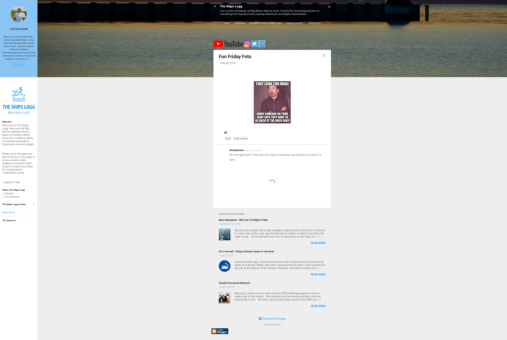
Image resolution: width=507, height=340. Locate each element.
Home (227, 23)
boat (228, 138)
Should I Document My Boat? (234, 283)
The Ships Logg (231, 6)
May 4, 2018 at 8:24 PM (253, 150)
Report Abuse (8, 212)
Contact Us (314, 23)
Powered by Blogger (274, 318)
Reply (232, 160)
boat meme (240, 138)
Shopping (239, 23)
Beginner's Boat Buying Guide (266, 23)
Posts (10, 193)
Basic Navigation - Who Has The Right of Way (243, 220)
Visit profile (19, 65)
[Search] (329, 7)
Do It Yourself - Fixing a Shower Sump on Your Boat (246, 251)
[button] (324, 56)
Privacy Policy (295, 23)
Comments (13, 196)
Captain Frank (19, 29)
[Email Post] (225, 133)
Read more (318, 243)
